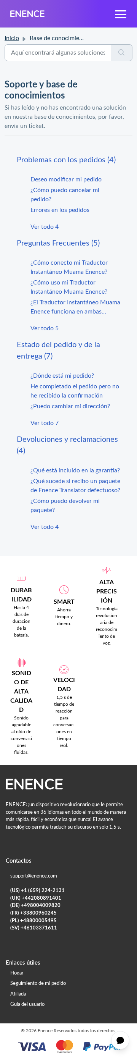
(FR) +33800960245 (33, 913)
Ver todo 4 (44, 227)
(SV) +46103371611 (33, 928)
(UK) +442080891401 (35, 898)
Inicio (12, 38)
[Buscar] (121, 52)
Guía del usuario (27, 1004)
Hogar (17, 973)
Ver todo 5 (44, 328)
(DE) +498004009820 (35, 905)
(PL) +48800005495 (33, 920)
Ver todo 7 (44, 423)
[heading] (68, 160)
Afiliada (18, 994)
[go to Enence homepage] (27, 14)
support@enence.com (33, 876)
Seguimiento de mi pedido (38, 983)
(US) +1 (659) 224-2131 (37, 890)
